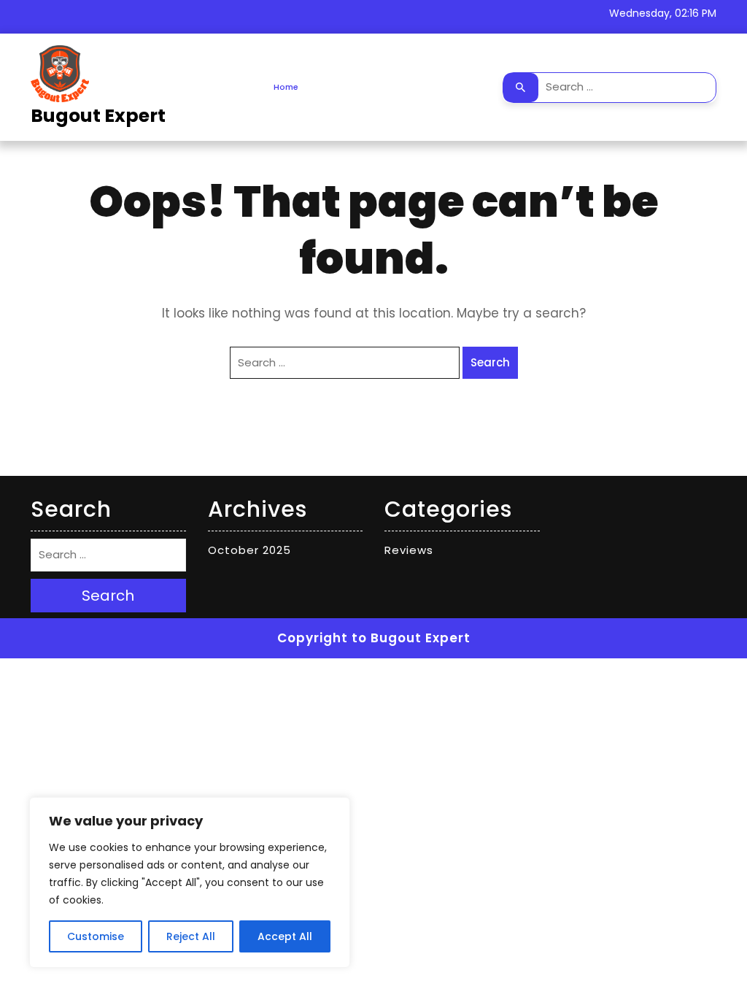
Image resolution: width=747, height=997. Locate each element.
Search (520, 87)
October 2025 (249, 550)
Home (286, 87)
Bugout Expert (98, 115)
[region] (189, 882)
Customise (95, 936)
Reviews (408, 550)
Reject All (190, 936)
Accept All (285, 936)
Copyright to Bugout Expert (374, 638)
